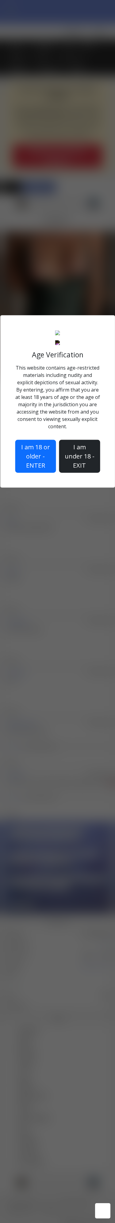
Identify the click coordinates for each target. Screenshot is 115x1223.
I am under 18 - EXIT (79, 456)
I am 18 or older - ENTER (35, 456)
